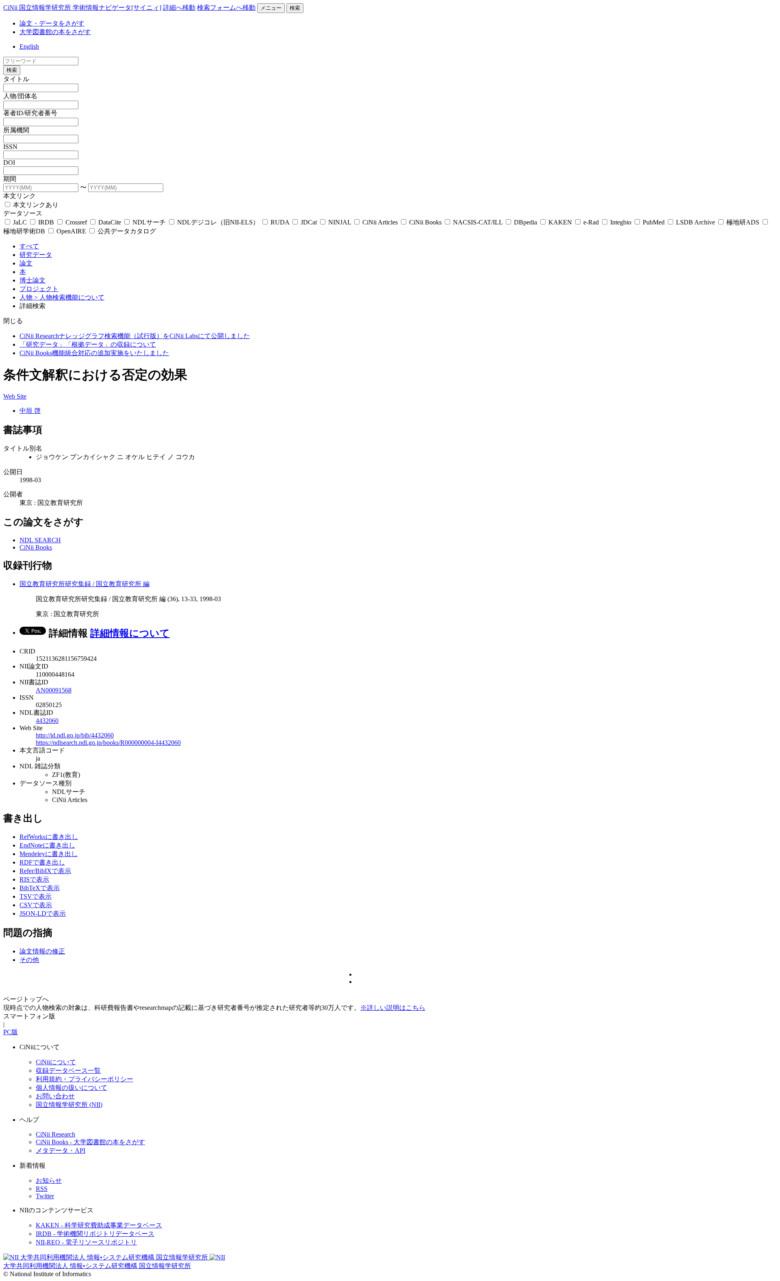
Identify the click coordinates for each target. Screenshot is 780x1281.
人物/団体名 (20, 96)
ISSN (10, 146)
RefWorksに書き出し (49, 836)
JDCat (308, 222)
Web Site (14, 396)
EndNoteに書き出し (47, 845)
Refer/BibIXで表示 (45, 870)
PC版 (10, 1032)
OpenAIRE (71, 231)
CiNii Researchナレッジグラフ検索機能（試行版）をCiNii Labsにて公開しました (135, 335)
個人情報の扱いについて (71, 1087)
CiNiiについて (56, 1062)
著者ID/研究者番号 (30, 113)
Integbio (621, 222)
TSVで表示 (36, 896)
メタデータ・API (60, 1150)
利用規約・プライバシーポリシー (84, 1079)
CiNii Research (55, 1134)
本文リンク (19, 195)
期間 (9, 178)
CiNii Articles (380, 222)
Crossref (76, 222)
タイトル (16, 78)
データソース (22, 213)
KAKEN (560, 222)
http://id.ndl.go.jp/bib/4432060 (75, 735)
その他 (29, 959)
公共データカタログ (126, 231)
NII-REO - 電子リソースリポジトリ (86, 1242)
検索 (295, 8)
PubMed (653, 222)
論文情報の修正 (42, 951)
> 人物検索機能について (69, 297)
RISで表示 (34, 879)
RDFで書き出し (42, 862)
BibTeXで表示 (40, 887)
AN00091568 (54, 690)
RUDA (280, 222)
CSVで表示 (36, 904)
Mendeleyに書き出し (49, 853)
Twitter (45, 1196)
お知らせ (49, 1180)
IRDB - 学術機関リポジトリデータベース (95, 1233)
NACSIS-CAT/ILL (477, 222)
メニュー (271, 8)
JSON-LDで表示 (43, 913)
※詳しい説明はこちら (392, 1007)
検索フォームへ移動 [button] (226, 7)
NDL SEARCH (40, 540)
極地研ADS (743, 222)
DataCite (110, 222)
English (29, 46)
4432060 (47, 720)
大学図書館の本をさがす (55, 31)
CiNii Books (425, 222)
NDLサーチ (149, 222)
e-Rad (591, 222)
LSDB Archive (695, 222)
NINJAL (340, 222)
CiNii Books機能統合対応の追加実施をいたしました (94, 352)
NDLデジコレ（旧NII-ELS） (218, 222)
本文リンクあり (34, 204)
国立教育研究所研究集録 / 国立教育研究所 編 (85, 583)
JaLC (19, 222)
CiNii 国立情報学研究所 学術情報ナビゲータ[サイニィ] (82, 7)
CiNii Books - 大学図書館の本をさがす (90, 1142)
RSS (42, 1188)
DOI (9, 162)
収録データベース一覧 (68, 1070)
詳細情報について (130, 633)
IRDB (46, 222)
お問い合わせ (55, 1096)
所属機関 (16, 130)
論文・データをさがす (52, 23)
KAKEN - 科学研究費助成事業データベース (99, 1225)
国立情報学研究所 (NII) (69, 1104)
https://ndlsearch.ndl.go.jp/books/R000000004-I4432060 (108, 742)
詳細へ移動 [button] (179, 7)
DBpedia (525, 222)
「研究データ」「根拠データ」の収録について (88, 344)
